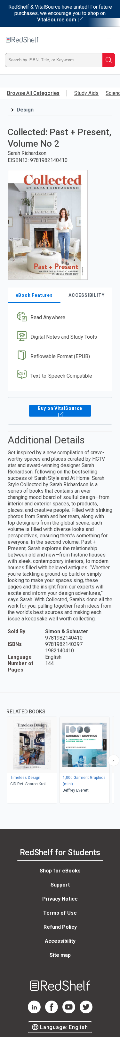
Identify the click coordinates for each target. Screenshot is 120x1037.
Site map (60, 955)
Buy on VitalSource (60, 408)
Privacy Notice (60, 899)
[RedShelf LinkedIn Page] (34, 1012)
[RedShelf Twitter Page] (86, 1012)
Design (25, 110)
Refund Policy (60, 927)
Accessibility (60, 941)
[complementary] (60, 748)
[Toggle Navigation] (108, 39)
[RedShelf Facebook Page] (51, 1012)
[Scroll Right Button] (113, 760)
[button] (59, 317)
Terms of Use (60, 913)
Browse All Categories (33, 93)
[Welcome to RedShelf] (22, 39)
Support (60, 885)
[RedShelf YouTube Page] (68, 1012)
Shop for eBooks (60, 871)
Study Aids (86, 93)
